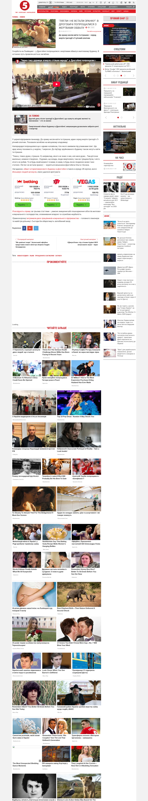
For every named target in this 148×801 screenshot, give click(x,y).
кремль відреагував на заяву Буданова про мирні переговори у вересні (126, 257)
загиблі (58, 256)
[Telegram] (109, 2)
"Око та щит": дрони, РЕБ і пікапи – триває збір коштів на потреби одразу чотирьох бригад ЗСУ (113, 110)
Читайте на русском (94, 30)
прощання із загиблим (44, 256)
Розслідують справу (21, 211)
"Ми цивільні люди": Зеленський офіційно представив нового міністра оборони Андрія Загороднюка (32, 244)
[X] (117, 2)
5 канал (52, 46)
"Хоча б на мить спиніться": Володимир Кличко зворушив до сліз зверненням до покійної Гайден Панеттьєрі (126, 226)
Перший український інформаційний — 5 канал (25, 7)
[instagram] (101, 2)
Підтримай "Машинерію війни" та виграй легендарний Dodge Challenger (112, 94)
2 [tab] (118, 75)
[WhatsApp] (113, 2)
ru (93, 2)
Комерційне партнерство (108, 164)
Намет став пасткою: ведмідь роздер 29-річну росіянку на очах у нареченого (126, 283)
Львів (92, 27)
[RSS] (134, 2)
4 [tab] (124, 75)
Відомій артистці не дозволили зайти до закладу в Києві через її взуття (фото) (126, 296)
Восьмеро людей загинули (24, 172)
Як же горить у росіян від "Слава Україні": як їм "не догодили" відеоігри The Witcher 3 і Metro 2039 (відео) (126, 310)
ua (90, 2)
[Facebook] (97, 2)
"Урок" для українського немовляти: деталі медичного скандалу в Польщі (126, 353)
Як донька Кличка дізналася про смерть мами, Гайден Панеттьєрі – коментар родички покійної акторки (126, 243)
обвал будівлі (22, 256)
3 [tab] (121, 75)
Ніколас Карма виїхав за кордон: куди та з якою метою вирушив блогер (125, 323)
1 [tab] (114, 75)
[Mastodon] (121, 2)
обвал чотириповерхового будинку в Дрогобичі (44, 169)
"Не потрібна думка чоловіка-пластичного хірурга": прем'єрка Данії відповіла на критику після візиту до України (126, 338)
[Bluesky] (125, 2)
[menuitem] (42, 7)
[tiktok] (105, 2)
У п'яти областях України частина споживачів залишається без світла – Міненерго (119, 71)
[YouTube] (130, 2)
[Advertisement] (56, 192)
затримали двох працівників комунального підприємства (52, 218)
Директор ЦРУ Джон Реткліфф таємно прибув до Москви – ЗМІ (125, 270)
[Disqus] (56, 295)
